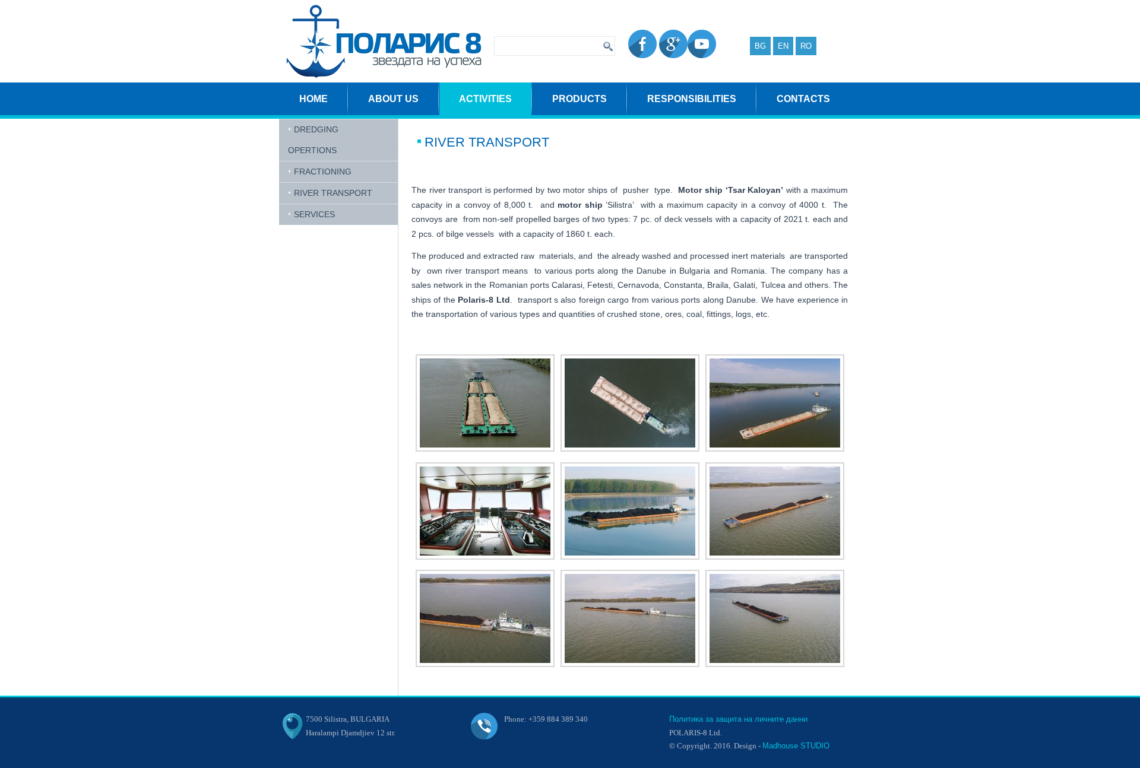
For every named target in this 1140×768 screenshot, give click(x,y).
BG (760, 46)
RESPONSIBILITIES (691, 99)
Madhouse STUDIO (795, 745)
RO (806, 46)
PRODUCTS (579, 99)
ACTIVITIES (485, 99)
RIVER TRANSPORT (333, 193)
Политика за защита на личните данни (738, 719)
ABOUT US (393, 99)
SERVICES (314, 214)
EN (783, 46)
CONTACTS (803, 99)
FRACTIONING (323, 171)
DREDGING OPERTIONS (313, 140)
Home (313, 99)
